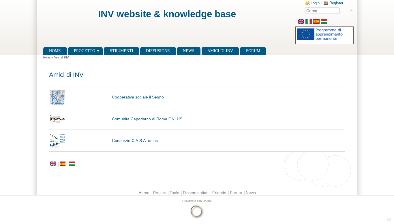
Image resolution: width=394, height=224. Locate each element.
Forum (253, 51)
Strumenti (121, 51)
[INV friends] (301, 22)
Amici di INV (220, 51)
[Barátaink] (324, 22)
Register (336, 3)
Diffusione (158, 51)
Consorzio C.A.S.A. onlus (135, 140)
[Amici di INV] (308, 22)
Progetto (84, 51)
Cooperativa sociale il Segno (138, 97)
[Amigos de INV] (316, 22)
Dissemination (196, 193)
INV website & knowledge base (167, 14)
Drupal (207, 200)
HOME (55, 51)
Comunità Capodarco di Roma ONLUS (147, 119)
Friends (219, 193)
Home (46, 57)
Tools (174, 193)
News (188, 51)
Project (159, 193)
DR (389, 219)
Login (315, 3)
